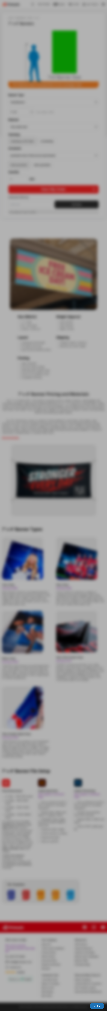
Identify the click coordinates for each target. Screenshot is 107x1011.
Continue (53, 515)
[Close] (90, 469)
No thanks (53, 523)
